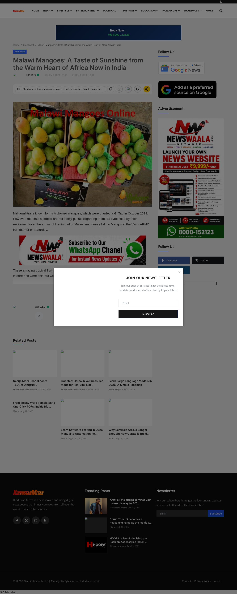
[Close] (179, 272)
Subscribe (148, 314)
